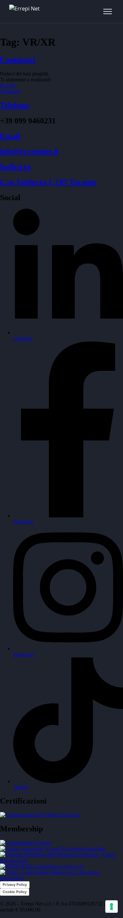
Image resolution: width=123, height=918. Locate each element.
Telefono (14, 105)
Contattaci (17, 59)
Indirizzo (15, 166)
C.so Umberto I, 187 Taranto (48, 182)
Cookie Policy (15, 891)
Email (10, 136)
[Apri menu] (107, 11)
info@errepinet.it (29, 151)
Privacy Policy (15, 884)
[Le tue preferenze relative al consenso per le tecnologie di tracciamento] (111, 906)
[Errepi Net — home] (24, 11)
